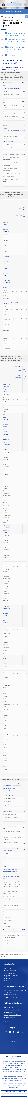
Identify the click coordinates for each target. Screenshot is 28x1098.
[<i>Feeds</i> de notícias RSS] (14, 1036)
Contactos (7, 978)
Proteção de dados (9, 1007)
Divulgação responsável (11, 997)
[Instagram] (14, 1032)
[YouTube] (18, 1032)
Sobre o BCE (7, 968)
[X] (6, 1032)
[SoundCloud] (22, 1032)
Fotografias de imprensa (11, 975)
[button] (25, 2)
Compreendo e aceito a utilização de (15, 1091)
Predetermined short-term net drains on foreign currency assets (15, 41)
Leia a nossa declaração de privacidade (15, 1083)
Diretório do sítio (8, 1021)
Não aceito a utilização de (15, 1095)
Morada (6, 981)
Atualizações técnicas (10, 995)
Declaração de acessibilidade (12, 1015)
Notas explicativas (9, 973)
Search (20, 4)
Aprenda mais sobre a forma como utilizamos (14, 1086)
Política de (9, 1012)
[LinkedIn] (10, 1032)
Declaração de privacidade (12, 1010)
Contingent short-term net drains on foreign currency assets (14, 49)
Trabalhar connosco (10, 970)
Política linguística (9, 1017)
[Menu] (25, 4)
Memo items (11, 55)
